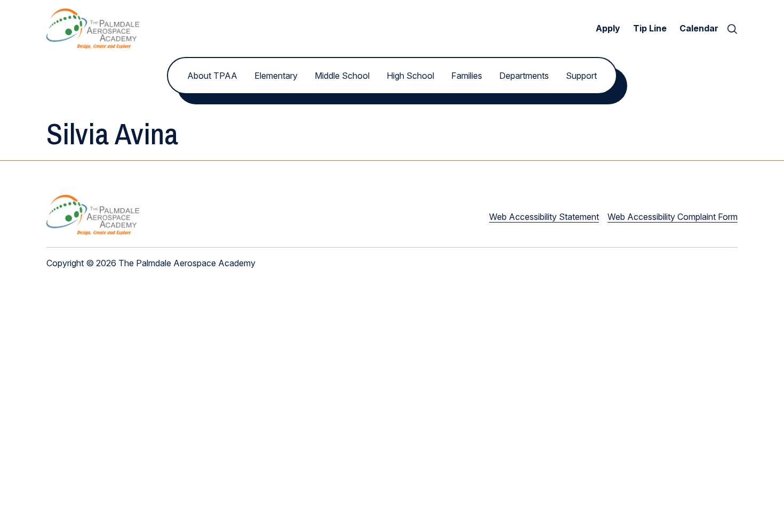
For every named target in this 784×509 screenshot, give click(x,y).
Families (466, 75)
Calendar (698, 28)
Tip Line (650, 28)
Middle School (342, 75)
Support (581, 75)
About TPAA (212, 75)
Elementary (276, 75)
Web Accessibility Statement (544, 216)
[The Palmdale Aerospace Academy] (92, 28)
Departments (524, 75)
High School (410, 75)
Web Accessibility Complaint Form (672, 216)
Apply (608, 28)
